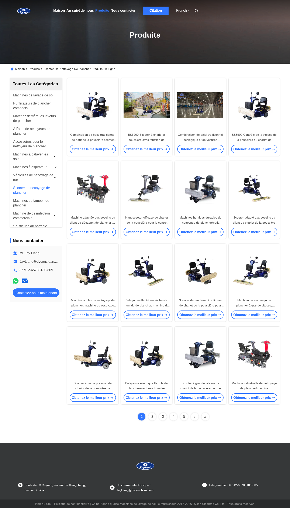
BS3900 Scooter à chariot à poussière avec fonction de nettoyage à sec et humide (146, 140)
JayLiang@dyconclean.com (40, 261)
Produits (102, 10)
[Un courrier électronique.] (24, 281)
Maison (59, 10)
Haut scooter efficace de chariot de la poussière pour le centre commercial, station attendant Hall (146, 222)
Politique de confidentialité (71, 503)
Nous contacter (123, 10)
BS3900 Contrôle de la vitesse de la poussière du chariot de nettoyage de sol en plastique (254, 140)
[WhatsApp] (16, 281)
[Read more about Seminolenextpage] (194, 417)
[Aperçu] (23, 10)
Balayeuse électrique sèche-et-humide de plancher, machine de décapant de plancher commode (147, 305)
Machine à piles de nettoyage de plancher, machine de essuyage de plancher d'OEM (93, 305)
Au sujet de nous (80, 10)
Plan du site (43, 503)
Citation (155, 10)
